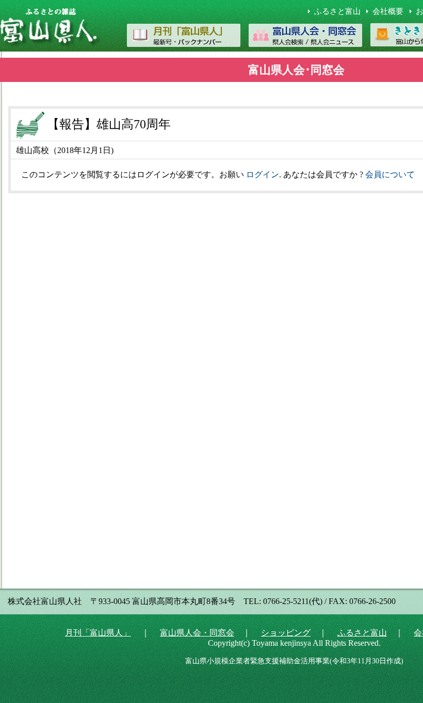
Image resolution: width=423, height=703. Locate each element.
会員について (390, 174)
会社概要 (387, 11)
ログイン (262, 174)
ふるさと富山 (337, 11)
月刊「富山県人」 (98, 632)
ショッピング (286, 632)
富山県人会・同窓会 (197, 632)
